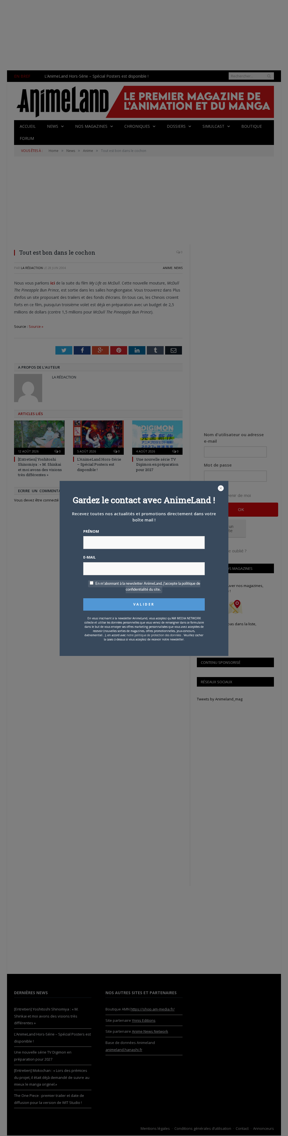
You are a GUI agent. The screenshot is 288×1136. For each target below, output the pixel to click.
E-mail (89, 557)
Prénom (91, 531)
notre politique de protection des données (154, 635)
